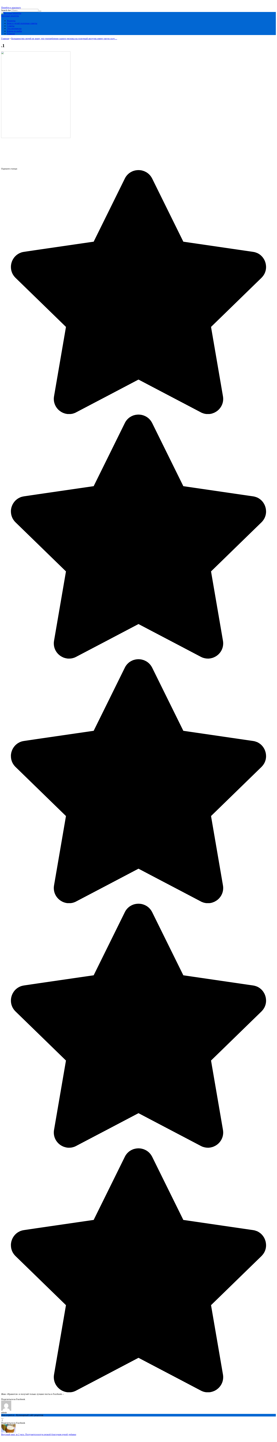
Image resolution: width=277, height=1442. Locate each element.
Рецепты (11, 20)
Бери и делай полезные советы (22, 23)
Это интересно (14, 28)
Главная (11, 33)
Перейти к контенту (11, 7)
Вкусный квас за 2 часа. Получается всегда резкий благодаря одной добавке (38, 1434)
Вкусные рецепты (10, 16)
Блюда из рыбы (14, 31)
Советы (10, 26)
